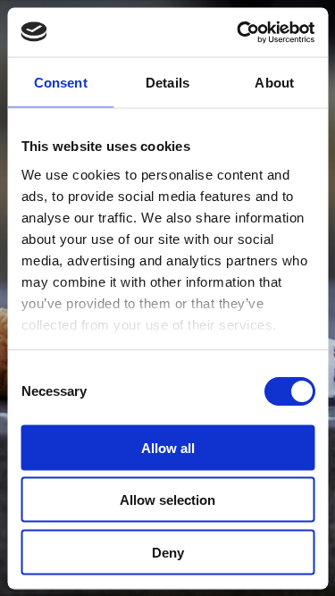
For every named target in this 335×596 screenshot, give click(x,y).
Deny (168, 551)
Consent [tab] (61, 82)
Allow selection (167, 500)
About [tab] (274, 82)
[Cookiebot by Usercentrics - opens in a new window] (238, 32)
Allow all (168, 447)
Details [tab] (167, 82)
